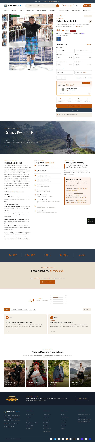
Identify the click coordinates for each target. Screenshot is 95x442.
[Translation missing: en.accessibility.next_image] (50, 42)
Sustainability (63, 423)
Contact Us (63, 428)
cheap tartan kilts (16, 191)
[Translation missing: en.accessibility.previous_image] (11, 42)
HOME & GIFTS (75, 10)
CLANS (5, 10)
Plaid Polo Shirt (81, 200)
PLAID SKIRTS (29, 10)
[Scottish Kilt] (13, 6)
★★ (30, 309)
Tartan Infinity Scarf (82, 188)
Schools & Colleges (30, 414)
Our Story (63, 414)
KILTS (21, 10)
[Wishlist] (80, 5)
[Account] (76, 5)
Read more (7, 146)
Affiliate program (47, 431)
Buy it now (75, 110)
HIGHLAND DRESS (63, 10)
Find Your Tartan (69, 5)
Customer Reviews (47, 414)
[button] (61, 16)
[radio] (58, 39)
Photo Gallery (46, 423)
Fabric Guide (63, 425)
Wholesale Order (29, 425)
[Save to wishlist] (90, 21)
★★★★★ (14, 309)
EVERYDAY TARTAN (41, 10)
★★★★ (20, 309)
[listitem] (5, 18)
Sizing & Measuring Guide (32, 423)
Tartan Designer (46, 420)
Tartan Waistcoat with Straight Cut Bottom (76, 202)
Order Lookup (46, 417)
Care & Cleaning (47, 428)
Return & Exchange (65, 417)
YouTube (84, 197)
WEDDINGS (52, 10)
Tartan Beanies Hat (72, 190)
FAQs (27, 420)
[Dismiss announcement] (93, 1)
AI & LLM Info (29, 428)
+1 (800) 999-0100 (82, 417)
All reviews (7, 309)
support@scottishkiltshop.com (84, 414)
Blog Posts (28, 417)
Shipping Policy (64, 420)
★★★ (25, 309)
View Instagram (48, 282)
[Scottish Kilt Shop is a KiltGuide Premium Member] (12, 398)
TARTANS (13, 10)
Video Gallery (46, 425)
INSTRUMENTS (86, 10)
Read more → (79, 26)
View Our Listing (82, 398)
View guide (88, 44)
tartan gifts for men (78, 193)
